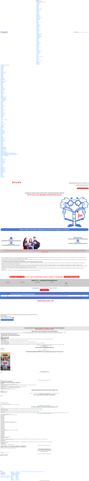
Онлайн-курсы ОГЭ (3, 168)
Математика (2, 130)
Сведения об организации (4, 152)
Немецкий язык (3, 137)
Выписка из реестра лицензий (5, 155)
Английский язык (3, 132)
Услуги (1, 128)
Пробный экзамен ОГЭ (4, 148)
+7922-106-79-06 (76, 32)
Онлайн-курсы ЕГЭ (3, 159)
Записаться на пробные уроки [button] (82, 188)
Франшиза (2, 177)
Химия (1, 135)
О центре (2, 150)
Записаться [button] (44, 290)
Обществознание (3, 131)
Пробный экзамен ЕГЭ (4, 147)
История (2, 136)
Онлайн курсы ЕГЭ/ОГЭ (4, 149)
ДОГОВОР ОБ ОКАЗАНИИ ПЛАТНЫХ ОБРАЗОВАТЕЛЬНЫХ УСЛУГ (9, 154)
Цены (1, 156)
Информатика (2, 142)
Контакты (2, 157)
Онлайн (2, 158)
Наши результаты (3, 151)
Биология (2, 164)
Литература (2, 133)
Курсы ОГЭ (2, 138)
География (2, 166)
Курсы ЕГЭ (2, 129)
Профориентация (35, 471)
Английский (2, 141)
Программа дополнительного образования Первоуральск (9, 153)
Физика (2, 134)
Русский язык (2, 160)
